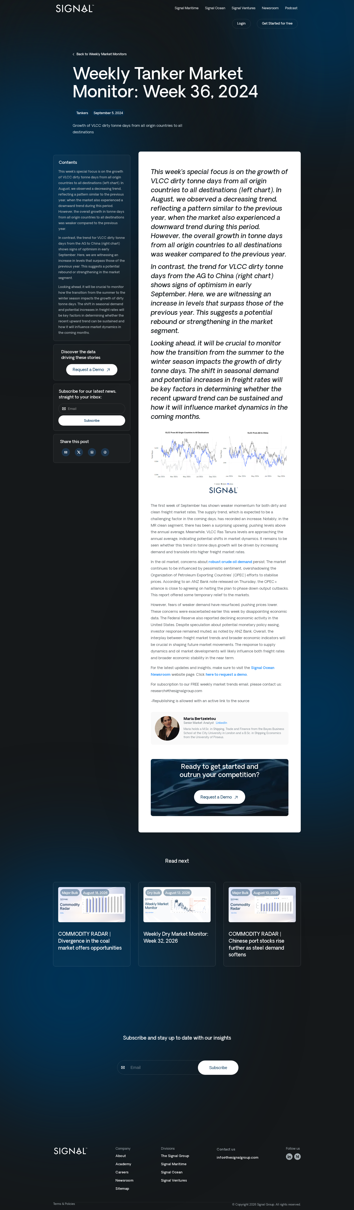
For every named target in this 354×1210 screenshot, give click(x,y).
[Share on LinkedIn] (92, 453)
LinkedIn (221, 723)
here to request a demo (226, 675)
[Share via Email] (66, 453)
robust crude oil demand (230, 562)
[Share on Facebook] (105, 453)
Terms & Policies (64, 1204)
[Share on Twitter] (79, 453)
